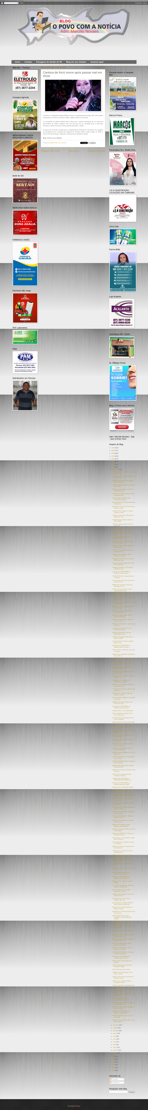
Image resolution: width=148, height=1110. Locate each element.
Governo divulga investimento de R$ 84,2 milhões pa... (123, 563)
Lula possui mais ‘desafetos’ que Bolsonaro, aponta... (122, 628)
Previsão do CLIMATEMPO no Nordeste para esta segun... (121, 646)
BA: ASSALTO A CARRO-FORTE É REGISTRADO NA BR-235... (122, 903)
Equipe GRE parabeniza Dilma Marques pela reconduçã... (121, 825)
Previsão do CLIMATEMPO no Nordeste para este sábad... (121, 783)
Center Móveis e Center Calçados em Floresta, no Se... (123, 808)
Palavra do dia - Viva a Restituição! (122, 710)
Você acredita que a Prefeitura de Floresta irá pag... (122, 727)
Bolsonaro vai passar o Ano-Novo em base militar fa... (123, 847)
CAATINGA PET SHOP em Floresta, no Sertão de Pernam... (123, 952)
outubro (115, 1028)
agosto (115, 1033)
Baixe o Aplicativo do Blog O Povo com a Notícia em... (122, 714)
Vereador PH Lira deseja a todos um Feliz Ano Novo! (123, 533)
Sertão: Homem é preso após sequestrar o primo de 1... (121, 873)
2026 (113, 448)
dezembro (116, 469)
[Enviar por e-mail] (89, 143)
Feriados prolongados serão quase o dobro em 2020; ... (123, 637)
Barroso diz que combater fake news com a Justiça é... (123, 744)
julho (114, 1036)
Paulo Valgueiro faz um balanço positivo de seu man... (121, 890)
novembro (116, 1025)
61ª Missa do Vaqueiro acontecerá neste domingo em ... (122, 748)
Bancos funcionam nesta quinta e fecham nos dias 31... (122, 948)
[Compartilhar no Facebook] (93, 143)
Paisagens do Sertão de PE (49, 62)
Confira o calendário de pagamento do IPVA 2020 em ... (123, 986)
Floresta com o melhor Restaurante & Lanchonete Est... (123, 685)
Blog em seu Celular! (76, 62)
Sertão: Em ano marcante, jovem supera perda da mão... (122, 589)
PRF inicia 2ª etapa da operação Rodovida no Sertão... (121, 774)
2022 (113, 459)
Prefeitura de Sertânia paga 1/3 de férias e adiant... (122, 973)
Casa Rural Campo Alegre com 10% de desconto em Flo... (123, 598)
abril (114, 1044)
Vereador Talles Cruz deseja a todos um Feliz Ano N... (123, 542)
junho (114, 1039)
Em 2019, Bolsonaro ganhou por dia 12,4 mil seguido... (122, 718)
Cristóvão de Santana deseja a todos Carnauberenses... (123, 494)
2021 (113, 461)
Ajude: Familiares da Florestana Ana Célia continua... (123, 790)
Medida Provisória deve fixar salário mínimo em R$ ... (122, 481)
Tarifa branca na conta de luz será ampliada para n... (122, 851)
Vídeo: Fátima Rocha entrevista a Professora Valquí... (122, 965)
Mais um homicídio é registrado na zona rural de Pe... (122, 611)
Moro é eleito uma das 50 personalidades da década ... (121, 999)
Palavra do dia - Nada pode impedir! (122, 787)
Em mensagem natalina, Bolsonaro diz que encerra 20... (123, 1003)
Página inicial (73, 151)
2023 (113, 456)
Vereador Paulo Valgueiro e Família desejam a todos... (122, 511)
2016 (113, 1062)
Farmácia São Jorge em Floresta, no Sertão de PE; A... (123, 894)
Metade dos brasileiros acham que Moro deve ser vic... (122, 585)
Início (17, 62)
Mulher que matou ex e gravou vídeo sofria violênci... (123, 607)
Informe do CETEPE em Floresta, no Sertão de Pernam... (123, 834)
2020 (113, 464)
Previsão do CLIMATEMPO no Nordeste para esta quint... (121, 957)
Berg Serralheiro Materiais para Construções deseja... (121, 498)
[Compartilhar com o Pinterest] (95, 143)
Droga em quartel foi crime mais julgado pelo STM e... (121, 633)
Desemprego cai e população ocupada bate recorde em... (123, 838)
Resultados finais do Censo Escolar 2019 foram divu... (122, 559)
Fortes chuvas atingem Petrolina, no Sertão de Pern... (123, 550)
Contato (28, 62)
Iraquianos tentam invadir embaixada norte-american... (123, 546)
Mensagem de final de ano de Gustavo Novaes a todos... (123, 507)
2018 (113, 1056)
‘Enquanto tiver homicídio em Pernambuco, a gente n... (120, 680)
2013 (113, 1070)
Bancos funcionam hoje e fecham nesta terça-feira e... (122, 615)
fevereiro (115, 1050)
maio (114, 1042)
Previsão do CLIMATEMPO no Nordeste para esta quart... (121, 1012)
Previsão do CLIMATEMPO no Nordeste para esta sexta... (121, 877)
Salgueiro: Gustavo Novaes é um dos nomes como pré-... (123, 935)
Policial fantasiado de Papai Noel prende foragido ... (122, 922)
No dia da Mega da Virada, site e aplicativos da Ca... (122, 537)
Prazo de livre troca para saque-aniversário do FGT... (121, 944)
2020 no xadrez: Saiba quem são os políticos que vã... (123, 855)
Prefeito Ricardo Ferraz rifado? (121, 969)
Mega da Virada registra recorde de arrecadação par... (122, 490)
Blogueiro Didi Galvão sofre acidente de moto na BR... (123, 766)
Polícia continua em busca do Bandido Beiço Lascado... (123, 722)
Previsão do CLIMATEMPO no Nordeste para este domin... (121, 707)
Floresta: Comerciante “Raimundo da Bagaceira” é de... (123, 516)
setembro (116, 1030)
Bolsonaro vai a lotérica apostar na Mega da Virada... (122, 907)
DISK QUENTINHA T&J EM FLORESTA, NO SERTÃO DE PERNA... (122, 917)
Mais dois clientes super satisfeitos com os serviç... (122, 620)
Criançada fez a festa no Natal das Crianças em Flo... (122, 693)
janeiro (115, 1053)
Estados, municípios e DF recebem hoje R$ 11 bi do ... (122, 568)
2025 (113, 450)
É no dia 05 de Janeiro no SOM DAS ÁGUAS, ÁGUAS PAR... (123, 886)
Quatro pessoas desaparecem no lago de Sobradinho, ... (123, 672)
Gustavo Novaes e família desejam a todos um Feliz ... (123, 1007)
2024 (113, 453)
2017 (113, 1059)
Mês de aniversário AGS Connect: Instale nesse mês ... (122, 668)
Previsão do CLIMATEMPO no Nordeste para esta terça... (121, 572)
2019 (113, 467)
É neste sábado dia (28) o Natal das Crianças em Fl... (122, 816)
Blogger (78, 1106)
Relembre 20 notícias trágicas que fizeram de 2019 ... (122, 702)
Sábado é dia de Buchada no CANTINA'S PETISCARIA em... (122, 779)
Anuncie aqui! (97, 62)
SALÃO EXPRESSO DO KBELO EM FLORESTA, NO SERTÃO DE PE (123, 795)
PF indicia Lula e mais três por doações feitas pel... (121, 899)
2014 (113, 1067)
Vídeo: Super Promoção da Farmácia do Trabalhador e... (123, 735)
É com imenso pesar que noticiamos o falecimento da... (123, 581)
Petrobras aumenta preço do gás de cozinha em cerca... (122, 860)
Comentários (115, 1082)
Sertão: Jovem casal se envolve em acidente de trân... (123, 977)
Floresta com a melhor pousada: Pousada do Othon (121, 555)
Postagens (115, 1079)
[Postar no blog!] (91, 143)
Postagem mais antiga (96, 151)
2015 (113, 1065)
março (115, 1047)
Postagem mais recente (50, 151)
